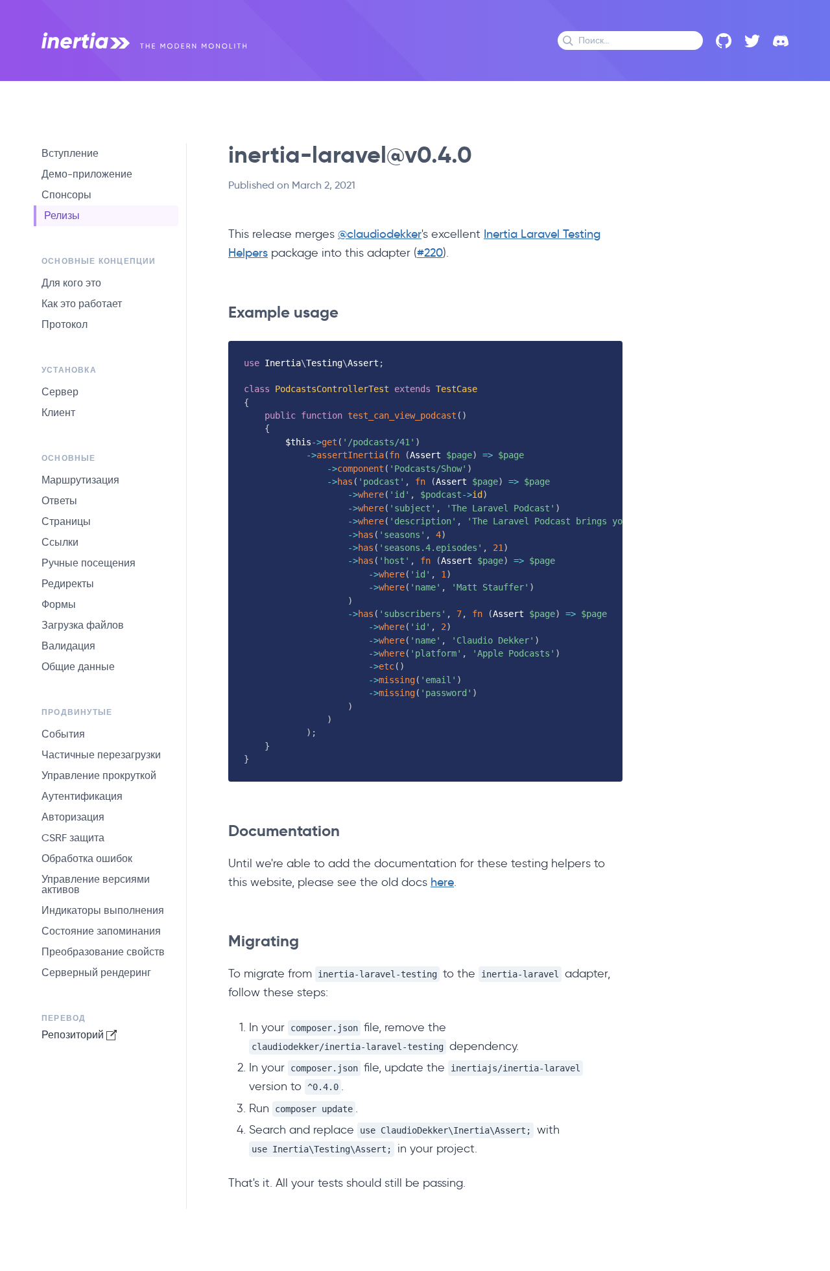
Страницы (66, 521)
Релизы (62, 215)
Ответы (59, 501)
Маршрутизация (80, 480)
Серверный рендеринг (96, 972)
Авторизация (73, 817)
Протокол (65, 324)
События (63, 734)
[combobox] (630, 40)
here (442, 882)
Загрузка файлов (83, 625)
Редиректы (68, 583)
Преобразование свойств (103, 952)
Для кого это (71, 283)
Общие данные (78, 666)
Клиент (58, 412)
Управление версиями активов (96, 884)
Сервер (60, 392)
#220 (430, 253)
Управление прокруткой (99, 775)
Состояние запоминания (101, 931)
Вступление (70, 153)
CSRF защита (73, 838)
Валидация (68, 646)
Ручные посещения (89, 563)
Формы (59, 604)
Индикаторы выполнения (103, 910)
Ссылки (60, 542)
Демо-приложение (87, 174)
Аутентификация (82, 796)
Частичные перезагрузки (101, 755)
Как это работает (82, 303)
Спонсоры (66, 195)
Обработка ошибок (87, 858)
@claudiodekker (379, 234)
